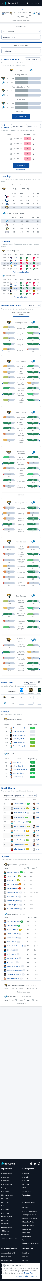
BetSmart (25, 1208)
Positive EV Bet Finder (29, 1218)
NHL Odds (25, 1181)
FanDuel (25, 1257)
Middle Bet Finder (28, 1222)
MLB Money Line (7, 1195)
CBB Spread (5, 1231)
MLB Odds (25, 1184)
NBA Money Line (6, 1184)
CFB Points (5, 1224)
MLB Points (5, 1202)
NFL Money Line (6, 1173)
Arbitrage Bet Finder (29, 1215)
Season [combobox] (31, 305)
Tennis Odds (26, 1195)
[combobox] (12, 795)
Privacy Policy (29, 1273)
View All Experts (21, 169)
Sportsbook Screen (28, 1240)
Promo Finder (27, 1229)
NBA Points (5, 1191)
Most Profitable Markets (30, 1243)
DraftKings (25, 1253)
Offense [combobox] (30, 795)
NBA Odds (25, 1177)
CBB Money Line (6, 1227)
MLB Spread (5, 1199)
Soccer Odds (26, 1191)
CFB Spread (5, 1220)
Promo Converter (28, 1225)
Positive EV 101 (6, 1257)
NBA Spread (5, 1188)
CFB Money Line (6, 1217)
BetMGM (25, 1260)
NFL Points (5, 1181)
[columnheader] (13, 868)
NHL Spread (5, 1209)
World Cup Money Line (9, 1238)
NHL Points (5, 1213)
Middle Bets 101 (6, 1260)
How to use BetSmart (29, 1211)
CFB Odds (25, 1188)
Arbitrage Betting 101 (8, 1253)
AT (22, 9)
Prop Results (26, 1236)
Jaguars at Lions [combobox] (9, 37)
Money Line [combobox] (32, 126)
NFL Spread (5, 1177)
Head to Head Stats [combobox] (10, 51)
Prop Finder (26, 1233)
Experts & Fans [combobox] (31, 59)
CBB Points (5, 1235)
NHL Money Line (7, 1206)
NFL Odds (25, 1173)
